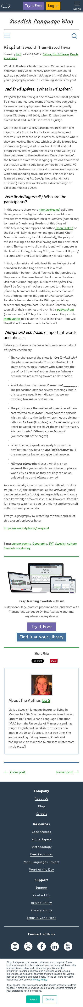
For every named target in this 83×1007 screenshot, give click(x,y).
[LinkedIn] (54, 946)
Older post (17, 772)
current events (21, 543)
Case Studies (41, 831)
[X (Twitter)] (28, 946)
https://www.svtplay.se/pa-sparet (26, 528)
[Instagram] (15, 946)
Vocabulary (10, 58)
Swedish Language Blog (41, 21)
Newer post (64, 772)
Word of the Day (41, 869)
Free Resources (41, 854)
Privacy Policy (39, 979)
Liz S (18, 54)
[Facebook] (41, 946)
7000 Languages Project (41, 862)
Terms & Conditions (41, 917)
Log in (53, 6)
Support (41, 887)
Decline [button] (50, 999)
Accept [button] (33, 999)
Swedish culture (66, 543)
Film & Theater (61, 54)
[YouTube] (68, 946)
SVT (51, 543)
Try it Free (33, 6)
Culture (47, 54)
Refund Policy (41, 902)
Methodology (41, 846)
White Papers (41, 839)
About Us (41, 798)
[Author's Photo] (41, 685)
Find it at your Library (41, 637)
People (74, 54)
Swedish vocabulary (17, 548)
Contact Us (41, 895)
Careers (41, 813)
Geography (39, 543)
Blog (41, 806)
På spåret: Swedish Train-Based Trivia (37, 47)
